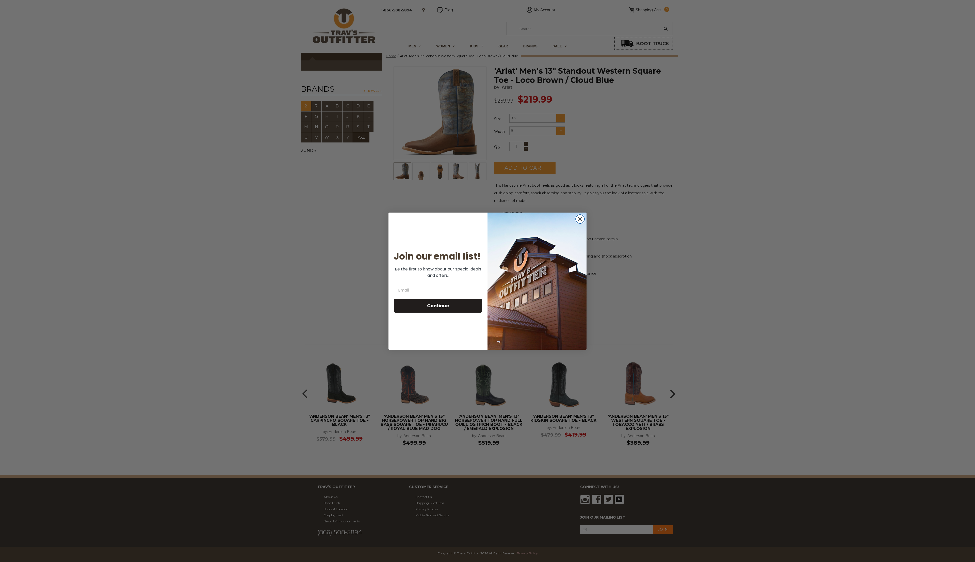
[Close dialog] (580, 219)
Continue (438, 305)
